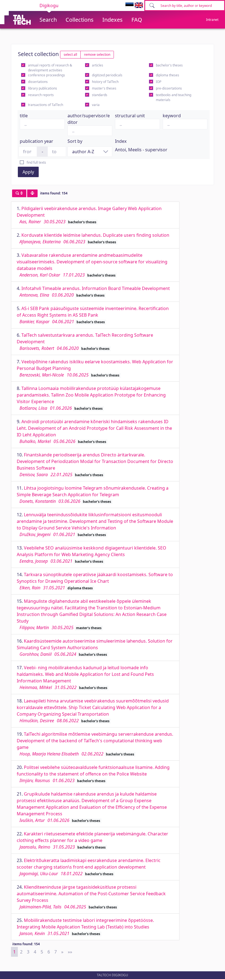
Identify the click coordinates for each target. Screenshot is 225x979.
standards (99, 95)
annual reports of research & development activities (50, 67)
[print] (32, 193)
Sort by (75, 141)
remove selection (97, 54)
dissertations (38, 81)
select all (70, 54)
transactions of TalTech (45, 104)
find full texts (36, 162)
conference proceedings (46, 75)
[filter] (19, 193)
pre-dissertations (169, 88)
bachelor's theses (169, 65)
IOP (158, 81)
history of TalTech (105, 81)
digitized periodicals (107, 75)
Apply (28, 172)
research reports (41, 95)
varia (96, 104)
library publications (42, 88)
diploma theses (167, 75)
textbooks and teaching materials (173, 97)
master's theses (104, 88)
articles (97, 65)
